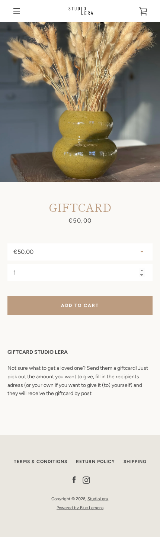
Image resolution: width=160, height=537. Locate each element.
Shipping (135, 461)
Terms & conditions (40, 461)
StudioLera (97, 498)
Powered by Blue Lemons (80, 507)
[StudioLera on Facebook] (74, 480)
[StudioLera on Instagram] (86, 480)
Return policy (95, 461)
